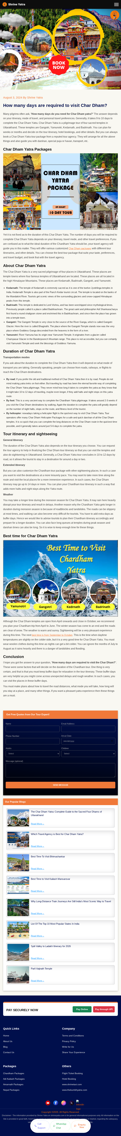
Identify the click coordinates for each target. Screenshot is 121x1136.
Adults (9, 748)
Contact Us (8, 1052)
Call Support (41, 1126)
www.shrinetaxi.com (72, 1084)
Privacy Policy (69, 1041)
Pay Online (82, 1009)
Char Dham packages (80, 248)
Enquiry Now (82, 1125)
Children (65, 748)
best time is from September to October (52, 635)
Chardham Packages (13, 1073)
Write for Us (68, 1047)
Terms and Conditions (73, 1035)
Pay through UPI (104, 1009)
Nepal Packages (11, 1090)
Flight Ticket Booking (72, 1073)
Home (6, 1035)
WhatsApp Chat (61, 1126)
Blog (5, 1047)
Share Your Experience (73, 1052)
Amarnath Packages (13, 1084)
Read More (37, 823)
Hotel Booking (69, 1079)
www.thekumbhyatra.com (74, 1090)
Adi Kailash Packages (14, 1079)
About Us (7, 1041)
